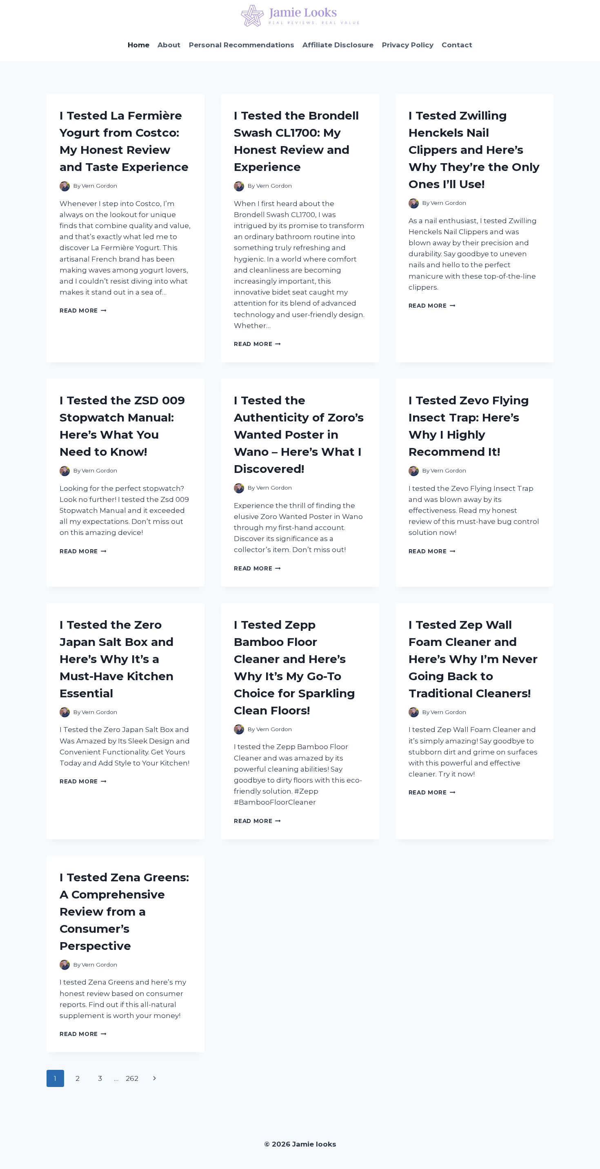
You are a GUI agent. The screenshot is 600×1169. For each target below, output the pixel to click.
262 (132, 1078)
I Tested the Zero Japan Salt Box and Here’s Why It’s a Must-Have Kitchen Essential (116, 659)
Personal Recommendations (241, 45)
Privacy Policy (407, 45)
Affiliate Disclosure (337, 45)
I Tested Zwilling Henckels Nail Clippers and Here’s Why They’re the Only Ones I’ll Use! (474, 150)
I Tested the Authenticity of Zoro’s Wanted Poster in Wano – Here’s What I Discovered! (299, 434)
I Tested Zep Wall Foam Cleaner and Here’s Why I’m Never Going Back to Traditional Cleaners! (473, 659)
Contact (457, 45)
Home (138, 45)
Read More (83, 310)
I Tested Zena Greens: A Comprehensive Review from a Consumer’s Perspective (124, 911)
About (169, 45)
